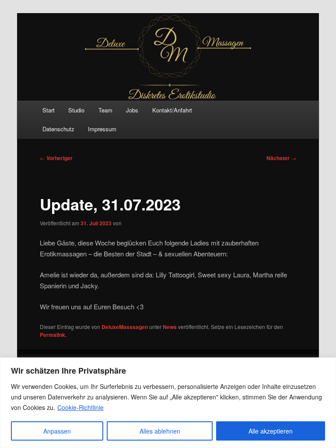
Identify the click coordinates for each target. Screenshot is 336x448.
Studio (76, 110)
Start (48, 110)
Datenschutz (58, 129)
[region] (168, 402)
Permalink (52, 335)
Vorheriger (56, 158)
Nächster (281, 158)
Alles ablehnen (160, 431)
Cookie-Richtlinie (80, 407)
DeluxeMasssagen (125, 327)
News (170, 327)
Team (105, 110)
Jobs (132, 110)
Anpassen (57, 431)
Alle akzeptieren (270, 431)
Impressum (102, 129)
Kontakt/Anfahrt (172, 110)
